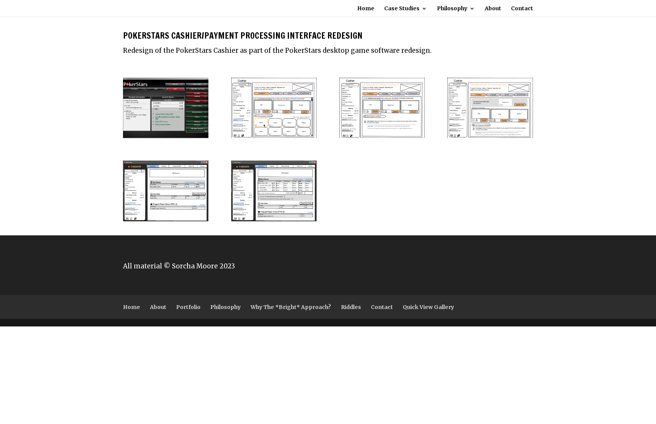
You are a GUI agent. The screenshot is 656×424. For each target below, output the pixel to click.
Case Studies (401, 9)
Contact (522, 9)
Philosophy (452, 9)
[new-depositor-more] (274, 138)
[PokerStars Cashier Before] (165, 138)
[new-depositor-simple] (382, 138)
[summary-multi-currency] (274, 221)
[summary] (165, 221)
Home (365, 9)
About (493, 9)
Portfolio (188, 307)
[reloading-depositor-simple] (490, 138)
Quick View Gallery (428, 307)
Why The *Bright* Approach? (291, 307)
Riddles (351, 307)
